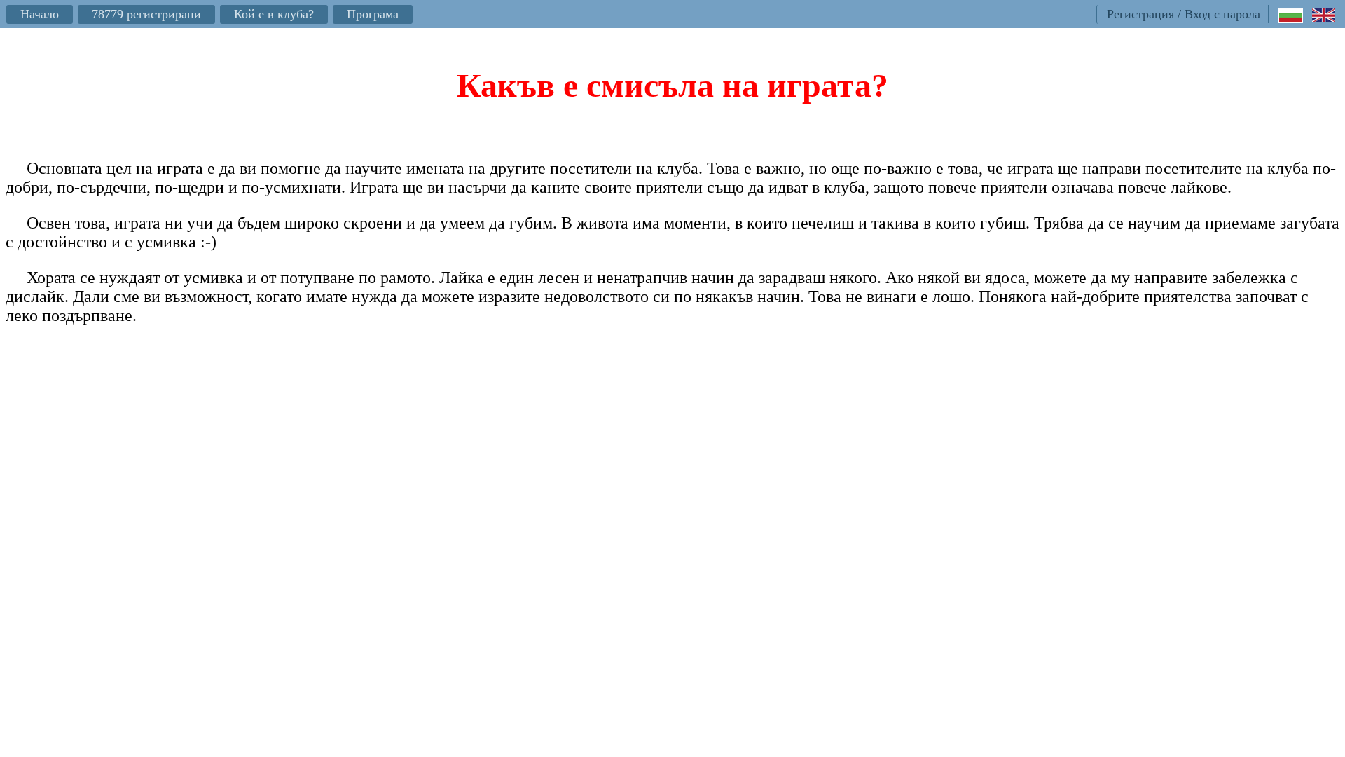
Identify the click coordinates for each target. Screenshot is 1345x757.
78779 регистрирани (146, 14)
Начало (39, 14)
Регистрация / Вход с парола (1183, 14)
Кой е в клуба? (274, 14)
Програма (373, 14)
